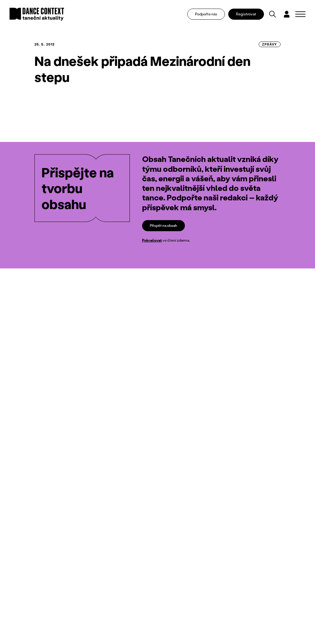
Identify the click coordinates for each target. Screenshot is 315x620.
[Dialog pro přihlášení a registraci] (286, 14)
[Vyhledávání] (272, 14)
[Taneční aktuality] (37, 14)
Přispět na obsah (163, 225)
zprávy (269, 44)
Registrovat (246, 14)
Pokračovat (152, 240)
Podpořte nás (206, 14)
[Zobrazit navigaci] (300, 14)
